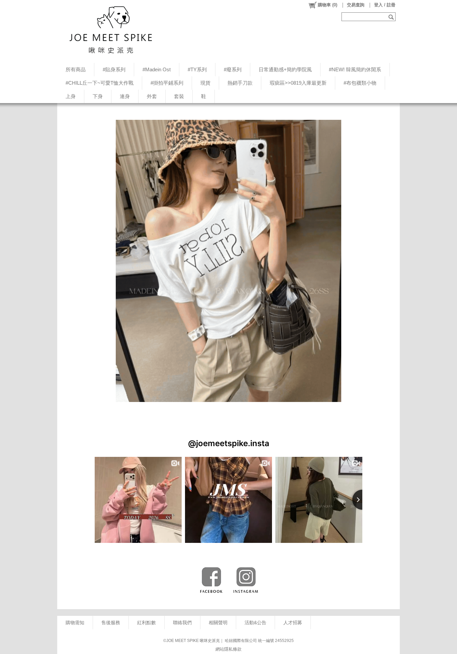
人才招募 (292, 622)
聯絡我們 (182, 622)
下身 (98, 96)
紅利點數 (146, 622)
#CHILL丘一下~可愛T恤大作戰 (99, 83)
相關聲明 (218, 622)
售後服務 (110, 622)
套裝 (179, 96)
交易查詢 (355, 4)
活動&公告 (255, 622)
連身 (125, 96)
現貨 (205, 83)
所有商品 (76, 69)
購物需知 (75, 622)
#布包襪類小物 (360, 83)
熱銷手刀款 (240, 83)
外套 (152, 96)
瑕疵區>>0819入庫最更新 (298, 83)
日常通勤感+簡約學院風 (285, 69)
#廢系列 (233, 69)
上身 (71, 96)
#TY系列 (197, 69)
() (327, 4)
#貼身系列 (114, 69)
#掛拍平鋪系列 (167, 83)
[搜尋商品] (391, 17)
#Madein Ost (157, 69)
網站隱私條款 (228, 649)
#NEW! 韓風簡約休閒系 (355, 69)
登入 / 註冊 (384, 4)
